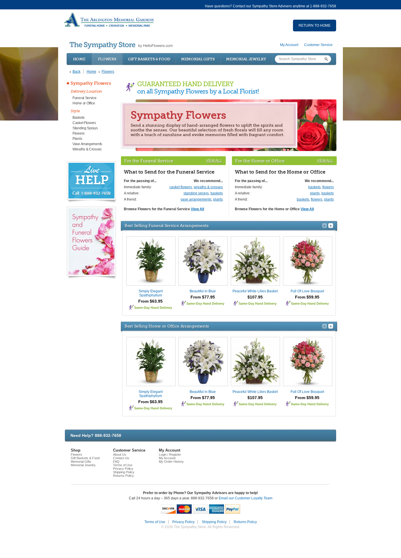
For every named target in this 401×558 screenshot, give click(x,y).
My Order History (171, 461)
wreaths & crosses (208, 187)
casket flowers (180, 187)
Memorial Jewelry (246, 59)
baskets (216, 193)
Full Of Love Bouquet (307, 291)
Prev (324, 225)
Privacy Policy (123, 468)
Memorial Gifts (198, 59)
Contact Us (121, 458)
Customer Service (318, 45)
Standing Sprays (85, 128)
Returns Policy (123, 475)
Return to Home (315, 25)
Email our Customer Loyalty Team (245, 498)
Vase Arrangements (87, 144)
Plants (77, 139)
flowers (328, 187)
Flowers (107, 59)
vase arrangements (196, 199)
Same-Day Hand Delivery (153, 307)
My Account (289, 45)
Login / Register (170, 454)
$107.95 (255, 297)
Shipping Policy (123, 472)
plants (218, 199)
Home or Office (84, 103)
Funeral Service (85, 98)
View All (214, 161)
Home (79, 59)
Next (330, 225)
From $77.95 (203, 297)
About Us (119, 454)
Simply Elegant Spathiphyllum (151, 293)
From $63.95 (150, 301)
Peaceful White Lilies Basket (255, 291)
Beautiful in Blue (203, 291)
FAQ (116, 461)
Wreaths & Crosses (87, 149)
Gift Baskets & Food (149, 59)
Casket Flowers (84, 123)
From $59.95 (307, 297)
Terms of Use (122, 465)
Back (76, 71)
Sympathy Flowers (90, 83)
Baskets (79, 118)
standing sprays (196, 193)
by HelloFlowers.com (121, 45)
